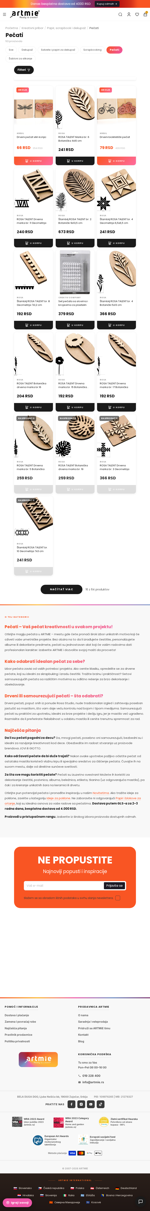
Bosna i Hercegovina (117, 1195)
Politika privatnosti (17, 1041)
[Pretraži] (120, 14)
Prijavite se (114, 886)
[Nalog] (129, 14)
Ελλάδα (88, 1195)
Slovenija (48, 1195)
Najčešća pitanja (16, 1028)
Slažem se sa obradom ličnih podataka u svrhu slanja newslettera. (68, 898)
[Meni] (4, 14)
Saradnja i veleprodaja (93, 1021)
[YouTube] (91, 1104)
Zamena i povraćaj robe (20, 1021)
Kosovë (93, 1202)
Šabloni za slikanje (20, 58)
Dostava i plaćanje (17, 1015)
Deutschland (126, 1188)
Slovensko (22, 1188)
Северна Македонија (64, 1202)
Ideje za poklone (58, 798)
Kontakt (83, 1034)
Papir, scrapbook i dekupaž (66, 28)
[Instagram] (81, 1104)
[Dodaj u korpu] (33, 161)
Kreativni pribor (32, 28)
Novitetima (101, 793)
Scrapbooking (92, 50)
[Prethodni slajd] (18, 108)
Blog (81, 1041)
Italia (68, 1195)
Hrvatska (25, 1195)
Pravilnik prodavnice (18, 1034)
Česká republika (51, 1188)
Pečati (114, 50)
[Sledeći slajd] (48, 108)
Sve (11, 50)
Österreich (99, 1188)
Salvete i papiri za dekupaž (58, 50)
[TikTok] (100, 1104)
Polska (77, 1188)
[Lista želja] (137, 14)
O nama (83, 1015)
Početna (11, 28)
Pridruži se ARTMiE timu (94, 1028)
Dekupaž (27, 50)
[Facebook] (71, 1104)
